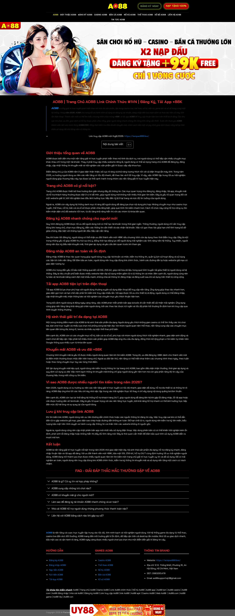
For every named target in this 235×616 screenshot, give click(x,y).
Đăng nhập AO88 (57, 565)
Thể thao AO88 (105, 565)
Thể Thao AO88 (145, 15)
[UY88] (117, 610)
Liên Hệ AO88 (174, 15)
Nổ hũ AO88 (104, 569)
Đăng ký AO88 (56, 560)
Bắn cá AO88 (104, 574)
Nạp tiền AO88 (56, 569)
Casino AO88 (100, 15)
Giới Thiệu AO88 (68, 15)
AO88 (55, 15)
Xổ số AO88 (104, 579)
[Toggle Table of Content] (128, 144)
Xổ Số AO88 (160, 15)
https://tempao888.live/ (136, 136)
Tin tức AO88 (118, 19)
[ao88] (117, 6)
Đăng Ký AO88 (85, 15)
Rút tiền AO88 (56, 574)
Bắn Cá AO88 (115, 15)
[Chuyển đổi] (48, 482)
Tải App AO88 (55, 579)
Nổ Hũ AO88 (130, 15)
